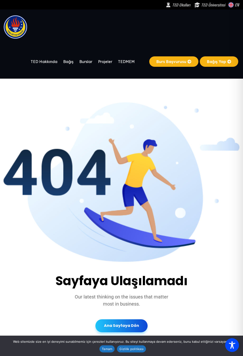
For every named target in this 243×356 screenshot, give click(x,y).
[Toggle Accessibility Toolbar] (232, 345)
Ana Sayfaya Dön (121, 325)
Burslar (85, 61)
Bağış (68, 61)
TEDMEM (126, 61)
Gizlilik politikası (131, 349)
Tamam (107, 349)
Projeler (105, 61)
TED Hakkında (44, 61)
